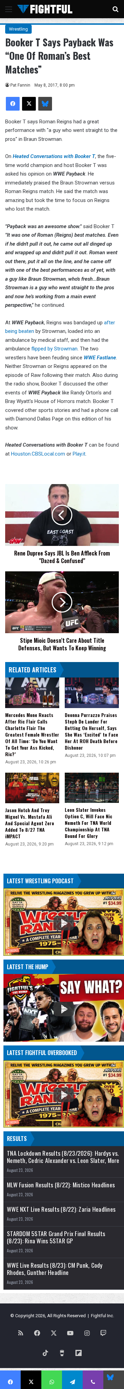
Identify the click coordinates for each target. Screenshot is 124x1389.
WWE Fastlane (100, 358)
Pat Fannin (20, 85)
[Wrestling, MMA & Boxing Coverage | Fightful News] (44, 9)
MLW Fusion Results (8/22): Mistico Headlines (61, 1184)
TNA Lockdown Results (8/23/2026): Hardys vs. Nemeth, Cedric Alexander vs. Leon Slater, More (63, 1157)
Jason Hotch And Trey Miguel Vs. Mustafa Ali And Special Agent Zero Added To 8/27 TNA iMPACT (29, 823)
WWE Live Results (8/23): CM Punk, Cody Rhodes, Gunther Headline (55, 1269)
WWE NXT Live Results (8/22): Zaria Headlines (61, 1209)
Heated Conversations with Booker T (54, 156)
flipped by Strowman (54, 349)
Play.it (79, 454)
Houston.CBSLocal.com (38, 454)
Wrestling (18, 29)
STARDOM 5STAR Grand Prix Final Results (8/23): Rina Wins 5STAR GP (56, 1237)
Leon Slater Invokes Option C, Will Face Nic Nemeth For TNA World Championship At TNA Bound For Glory (88, 822)
